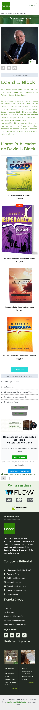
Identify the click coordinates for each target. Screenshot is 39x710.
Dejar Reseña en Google (19, 471)
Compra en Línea (19, 485)
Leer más (14, 688)
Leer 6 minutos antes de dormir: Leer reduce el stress (27, 673)
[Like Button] (3, 478)
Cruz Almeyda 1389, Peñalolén (16, 702)
